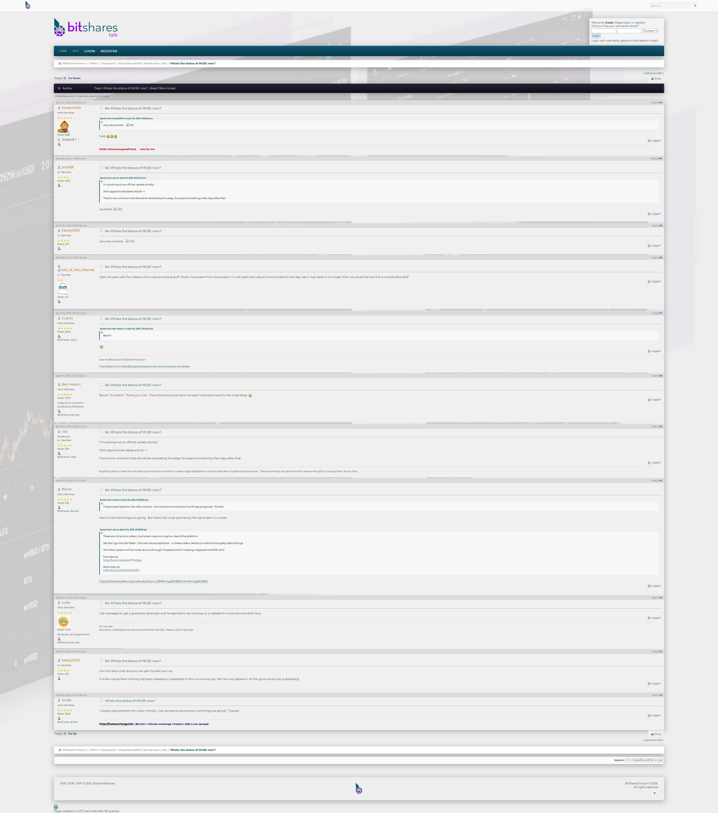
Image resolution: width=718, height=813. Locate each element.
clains (73, 339)
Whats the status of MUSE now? (130, 701)
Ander (67, 700)
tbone (66, 489)
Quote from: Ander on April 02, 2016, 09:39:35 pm (124, 500)
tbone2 (74, 510)
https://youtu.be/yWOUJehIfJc (121, 570)
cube (66, 602)
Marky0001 (71, 230)
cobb (73, 456)
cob (163, 63)
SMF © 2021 (83, 783)
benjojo (74, 414)
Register (109, 51)
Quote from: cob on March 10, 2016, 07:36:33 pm (123, 529)
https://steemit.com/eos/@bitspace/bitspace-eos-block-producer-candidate (144, 366)
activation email (626, 26)
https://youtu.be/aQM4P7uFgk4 (122, 560)
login (627, 22)
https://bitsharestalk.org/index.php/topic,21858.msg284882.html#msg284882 (153, 581)
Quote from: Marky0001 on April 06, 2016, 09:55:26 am (126, 118)
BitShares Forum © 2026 (641, 783)
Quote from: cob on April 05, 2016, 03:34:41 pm (123, 178)
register (640, 22)
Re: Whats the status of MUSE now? (133, 108)
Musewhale (71, 108)
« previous (649, 73)
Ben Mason (71, 384)
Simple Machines (103, 783)
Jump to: (619, 760)
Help (75, 51)
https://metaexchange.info (116, 723)
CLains (67, 318)
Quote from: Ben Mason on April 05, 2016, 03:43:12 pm (126, 329)
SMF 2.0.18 (67, 783)
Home (63, 51)
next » (660, 73)
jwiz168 (68, 167)
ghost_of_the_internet (76, 270)
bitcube (74, 642)
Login (89, 51)
